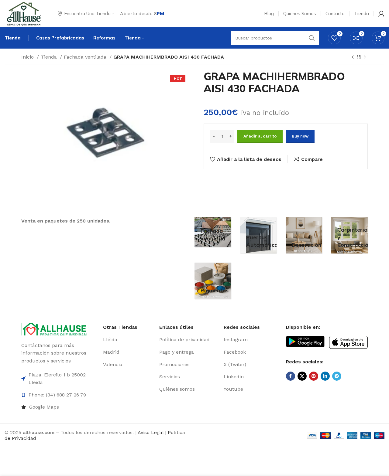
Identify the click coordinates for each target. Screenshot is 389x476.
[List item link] (59, 407)
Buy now (300, 136)
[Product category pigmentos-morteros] (212, 281)
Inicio (28, 57)
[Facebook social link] (290, 376)
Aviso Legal (151, 432)
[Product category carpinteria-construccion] (349, 235)
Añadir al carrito (260, 136)
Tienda (49, 57)
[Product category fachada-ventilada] (212, 232)
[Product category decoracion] (304, 235)
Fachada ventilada (86, 57)
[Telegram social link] (336, 376)
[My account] (381, 14)
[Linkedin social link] (325, 376)
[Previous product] (352, 57)
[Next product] (365, 57)
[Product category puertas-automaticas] (258, 235)
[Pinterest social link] (313, 376)
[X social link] (302, 376)
